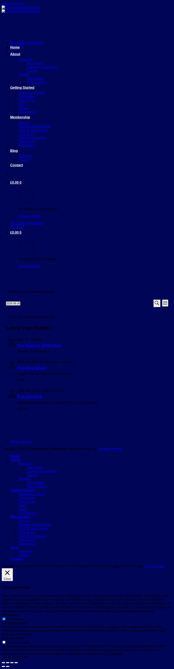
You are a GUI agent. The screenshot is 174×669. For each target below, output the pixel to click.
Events (32, 71)
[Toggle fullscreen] (7, 662)
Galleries (25, 156)
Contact (16, 165)
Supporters (27, 145)
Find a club (27, 100)
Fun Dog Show (31, 368)
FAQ (22, 104)
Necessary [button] (10, 615)
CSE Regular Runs (33, 130)
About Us (26, 59)
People (24, 74)
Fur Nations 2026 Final (39, 345)
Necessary (15, 619)
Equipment (27, 141)
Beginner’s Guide (32, 93)
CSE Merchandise (32, 138)
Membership (20, 117)
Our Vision (35, 63)
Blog (14, 151)
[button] (15, 182)
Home (15, 47)
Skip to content (13, 3)
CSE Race (27, 134)
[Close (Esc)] (16, 662)
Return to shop (30, 216)
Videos (24, 160)
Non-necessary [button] (13, 638)
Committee (35, 78)
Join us (24, 122)
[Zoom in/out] (3, 662)
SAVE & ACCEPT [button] (15, 657)
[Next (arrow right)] (7, 666)
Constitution (28, 112)
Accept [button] (124, 566)
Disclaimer (27, 97)
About (15, 54)
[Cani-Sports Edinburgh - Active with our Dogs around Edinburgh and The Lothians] (21, 9)
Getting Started (22, 87)
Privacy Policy (21, 441)
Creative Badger (110, 449)
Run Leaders (37, 82)
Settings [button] (137, 566)
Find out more (154, 566)
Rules (23, 108)
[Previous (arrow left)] (3, 666)
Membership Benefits (35, 126)
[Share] (12, 662)
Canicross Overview (42, 67)
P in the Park (29, 396)
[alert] (87, 291)
